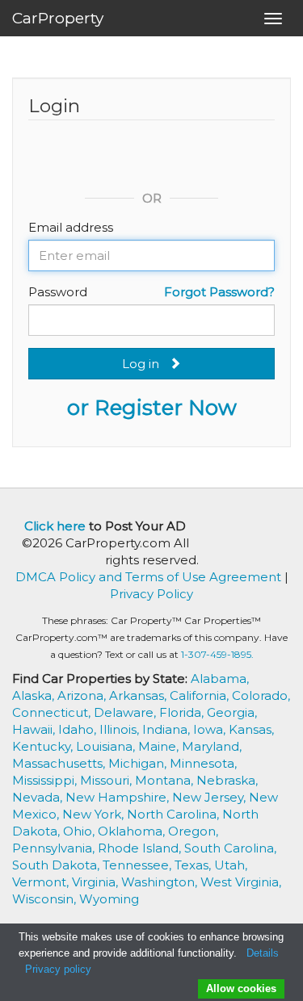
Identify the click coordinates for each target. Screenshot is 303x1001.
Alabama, (220, 678)
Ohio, (80, 831)
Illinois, (120, 729)
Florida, (183, 712)
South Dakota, (57, 865)
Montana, (165, 780)
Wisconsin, (45, 899)
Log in (145, 363)
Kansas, (251, 729)
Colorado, (261, 695)
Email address (70, 227)
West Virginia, (240, 882)
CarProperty (57, 18)
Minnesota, (203, 763)
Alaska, (34, 695)
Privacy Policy (151, 593)
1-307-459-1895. (217, 654)
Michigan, (139, 763)
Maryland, (212, 746)
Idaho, (78, 729)
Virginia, (96, 882)
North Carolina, (174, 814)
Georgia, (232, 712)
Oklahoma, (133, 831)
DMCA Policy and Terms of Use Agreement (148, 576)
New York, (94, 814)
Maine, (160, 746)
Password (57, 291)
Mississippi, (46, 780)
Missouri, (107, 780)
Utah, (230, 865)
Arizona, (83, 695)
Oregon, (193, 831)
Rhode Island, (141, 848)
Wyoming (109, 899)
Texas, (194, 865)
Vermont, (42, 882)
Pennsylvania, (55, 848)
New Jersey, (210, 797)
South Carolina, (230, 848)
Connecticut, (53, 712)
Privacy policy (58, 969)
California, (201, 695)
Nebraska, (227, 780)
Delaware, (126, 712)
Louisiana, (107, 746)
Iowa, (211, 729)
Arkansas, (139, 695)
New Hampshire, (118, 797)
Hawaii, (35, 729)
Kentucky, (44, 746)
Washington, (160, 882)
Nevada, (38, 797)
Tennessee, (139, 865)
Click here (55, 526)
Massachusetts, (60, 763)
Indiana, (167, 729)
